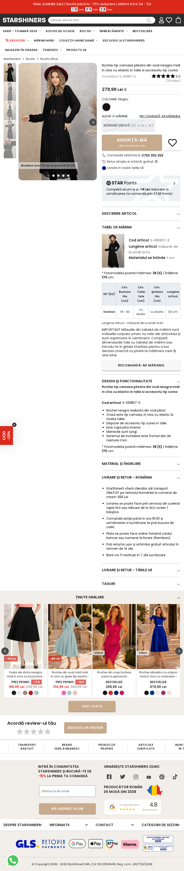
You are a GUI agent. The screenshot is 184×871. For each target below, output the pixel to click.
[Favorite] (169, 20)
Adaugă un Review (85, 727)
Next (93, 122)
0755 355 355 (152, 155)
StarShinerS (12, 59)
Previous (5, 651)
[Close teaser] (14, 424)
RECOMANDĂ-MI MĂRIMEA (141, 365)
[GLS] (27, 847)
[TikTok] (175, 777)
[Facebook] (109, 777)
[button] (6, 435)
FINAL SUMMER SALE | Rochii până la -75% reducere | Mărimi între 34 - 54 (92, 4)
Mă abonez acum (67, 808)
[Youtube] (149, 777)
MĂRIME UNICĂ (128, 125)
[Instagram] (136, 777)
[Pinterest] (162, 777)
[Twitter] (122, 777)
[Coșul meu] (178, 20)
